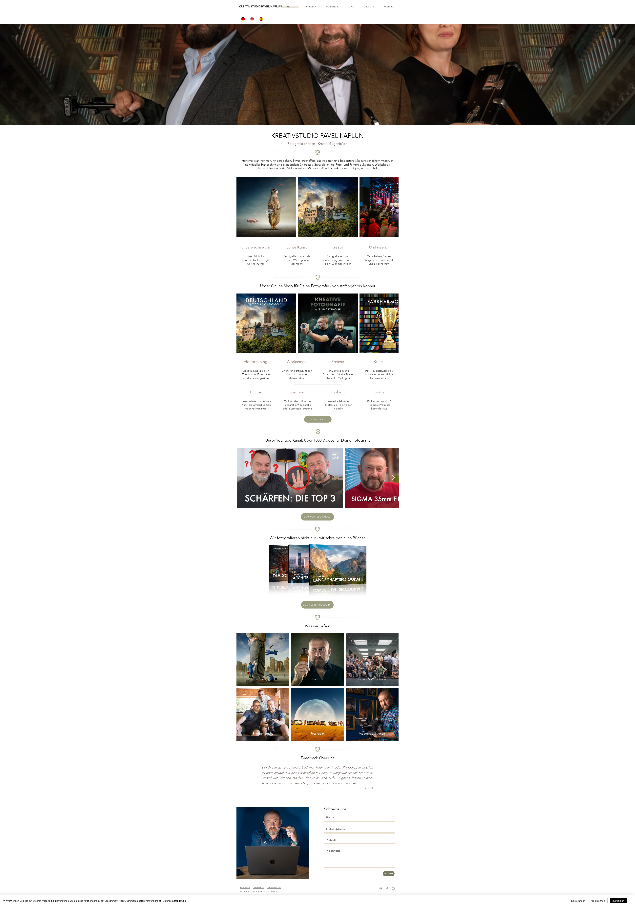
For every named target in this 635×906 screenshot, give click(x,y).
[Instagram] (393, 888)
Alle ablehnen (598, 900)
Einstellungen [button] (578, 900)
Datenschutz (258, 888)
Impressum (245, 888)
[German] (243, 19)
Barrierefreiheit (274, 888)
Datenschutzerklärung (174, 900)
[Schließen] (631, 900)
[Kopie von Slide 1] (317, 789)
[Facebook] (387, 888)
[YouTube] (380, 888)
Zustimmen (618, 900)
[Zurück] (244, 780)
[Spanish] (261, 19)
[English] (252, 19)
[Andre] (313, 789)
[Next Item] (393, 207)
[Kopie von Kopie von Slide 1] (321, 789)
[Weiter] (390, 780)
